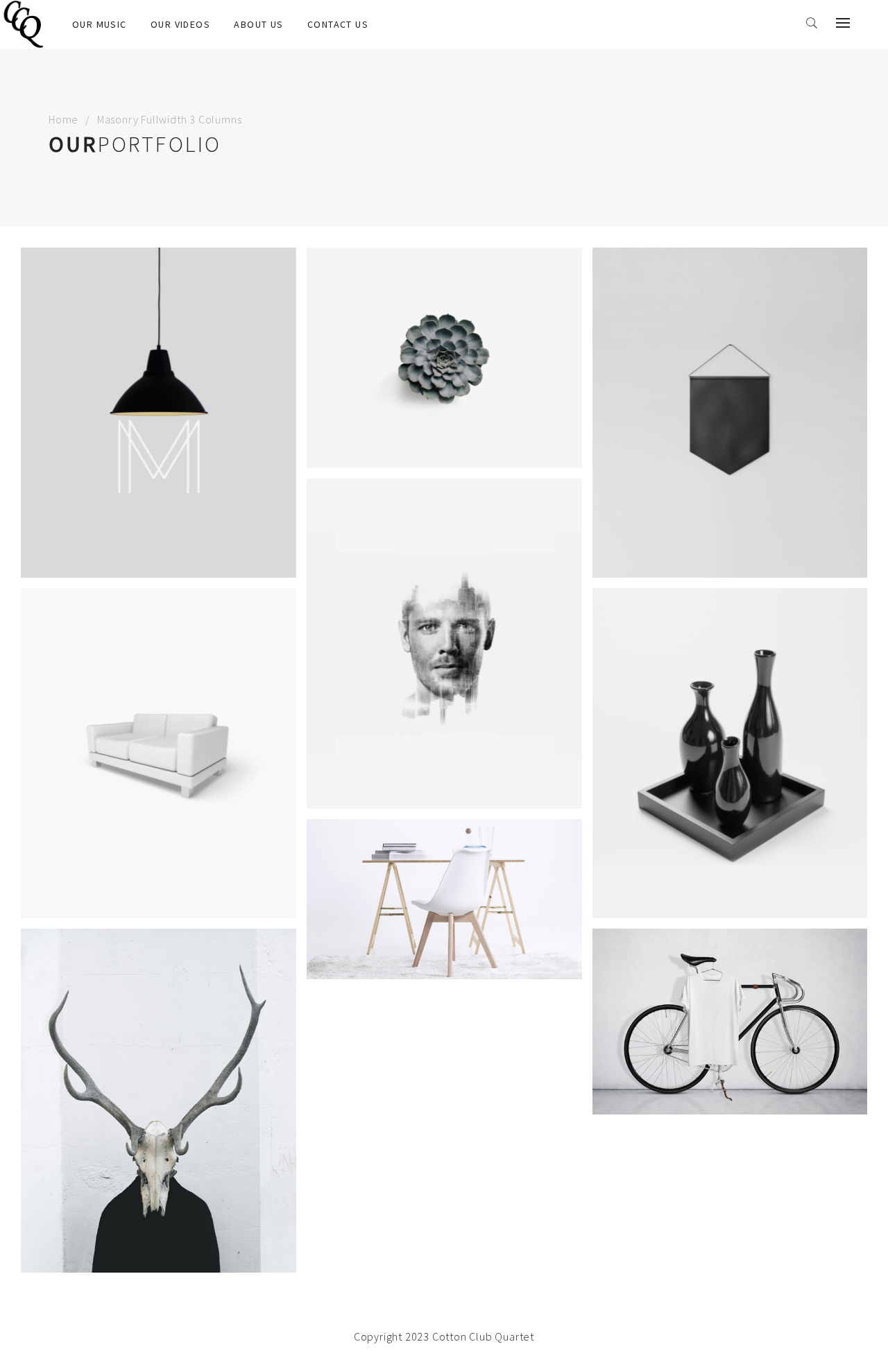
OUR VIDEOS (180, 24)
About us (258, 24)
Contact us (337, 24)
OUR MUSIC (99, 24)
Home (63, 119)
